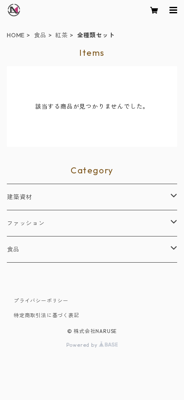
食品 (40, 35)
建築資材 (19, 197)
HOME (16, 35)
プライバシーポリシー (41, 300)
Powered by (82, 345)
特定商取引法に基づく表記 (47, 315)
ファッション (26, 223)
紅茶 (61, 35)
